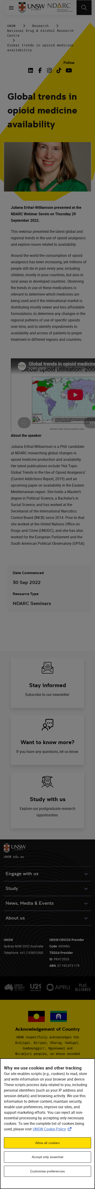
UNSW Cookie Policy (53, 1129)
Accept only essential (47, 1157)
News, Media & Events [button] (30, 903)
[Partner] (60, 7)
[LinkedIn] (31, 70)
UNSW (11, 26)
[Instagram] (49, 70)
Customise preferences (47, 1171)
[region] (47, 1123)
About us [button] (15, 918)
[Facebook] (40, 70)
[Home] (32, 7)
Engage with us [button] (22, 873)
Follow (68, 62)
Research (40, 26)
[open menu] (11, 7)
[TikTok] (59, 70)
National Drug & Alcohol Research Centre (40, 33)
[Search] (84, 7)
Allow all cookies (47, 1143)
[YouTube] (68, 70)
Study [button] (12, 888)
